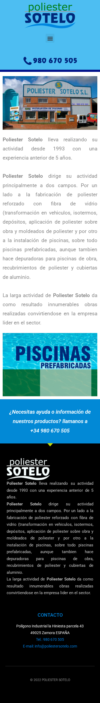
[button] (50, 38)
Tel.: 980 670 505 (50, 639)
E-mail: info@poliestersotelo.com (50, 646)
